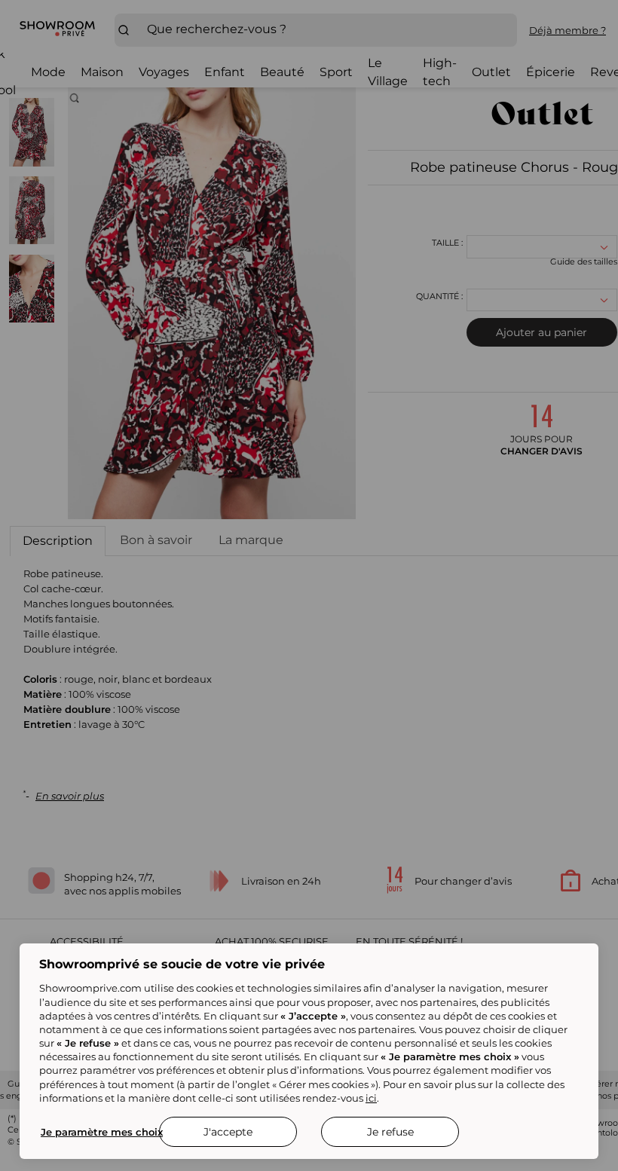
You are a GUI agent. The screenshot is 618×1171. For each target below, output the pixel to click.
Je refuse (390, 1132)
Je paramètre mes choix (102, 1132)
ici (371, 1098)
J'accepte (227, 1132)
